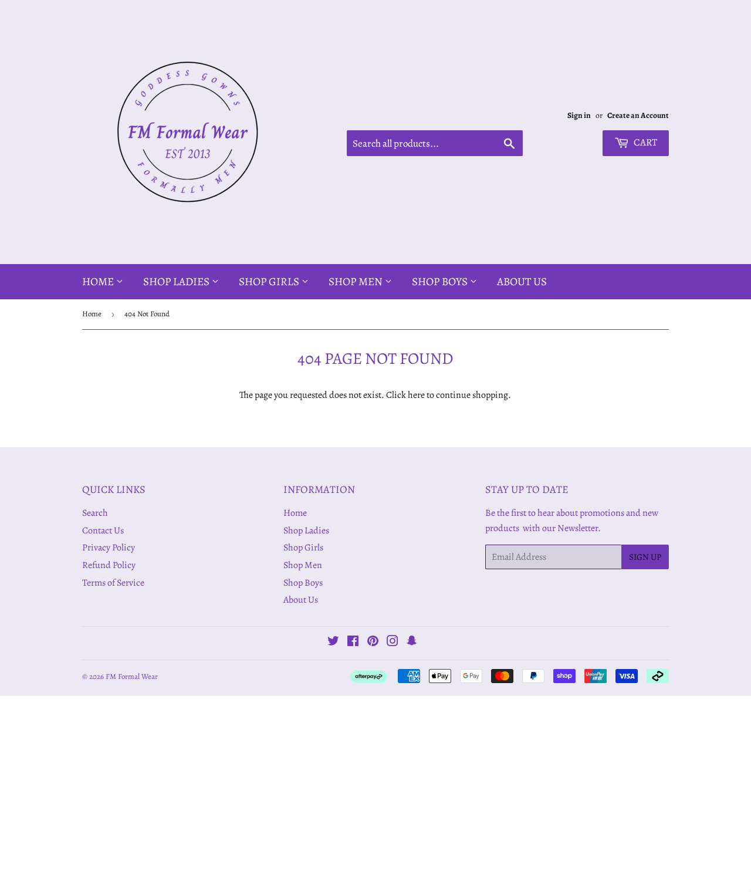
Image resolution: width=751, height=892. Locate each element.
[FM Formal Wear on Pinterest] (373, 642)
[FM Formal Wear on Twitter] (333, 642)
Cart (644, 142)
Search (95, 512)
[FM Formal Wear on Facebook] (353, 642)
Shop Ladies (177, 281)
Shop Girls (270, 281)
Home (99, 281)
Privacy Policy (108, 547)
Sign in (579, 115)
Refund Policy (109, 565)
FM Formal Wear (132, 676)
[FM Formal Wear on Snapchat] (412, 642)
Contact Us (103, 530)
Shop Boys (441, 281)
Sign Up (645, 557)
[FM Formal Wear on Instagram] (392, 642)
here (416, 394)
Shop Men (357, 281)
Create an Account (638, 115)
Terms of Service (113, 582)
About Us (522, 281)
